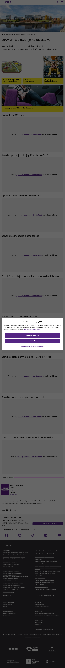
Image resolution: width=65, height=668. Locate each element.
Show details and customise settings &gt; (33, 346)
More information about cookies (32, 329)
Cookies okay (32, 341)
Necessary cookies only (32, 335)
